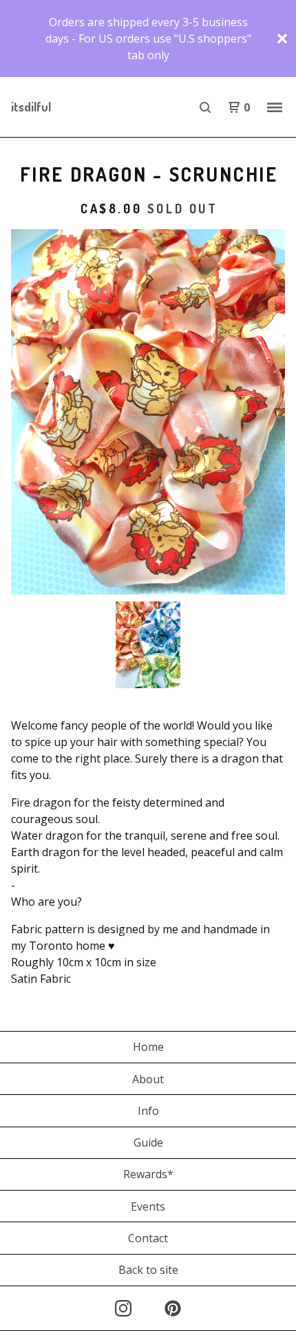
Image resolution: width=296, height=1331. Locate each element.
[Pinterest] (173, 1308)
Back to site (148, 1269)
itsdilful (31, 106)
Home (148, 1046)
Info (148, 1110)
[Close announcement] (282, 39)
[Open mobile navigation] (274, 107)
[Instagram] (123, 1308)
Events (148, 1206)
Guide (148, 1142)
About (148, 1079)
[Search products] (205, 107)
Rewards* (148, 1174)
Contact (148, 1238)
